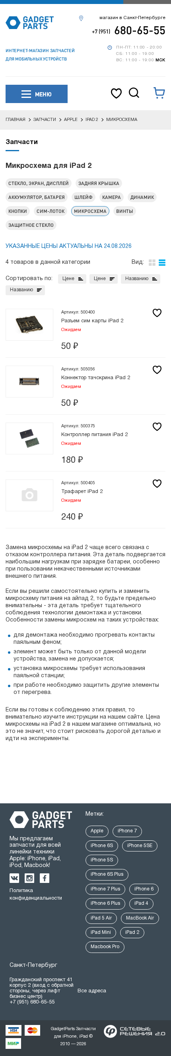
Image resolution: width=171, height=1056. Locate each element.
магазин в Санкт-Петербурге (132, 18)
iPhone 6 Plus (105, 903)
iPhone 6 (144, 889)
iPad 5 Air (101, 918)
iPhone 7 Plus (105, 889)
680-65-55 (128, 30)
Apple (97, 831)
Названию (136, 279)
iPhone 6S (102, 846)
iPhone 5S (102, 860)
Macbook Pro (105, 947)
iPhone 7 (127, 831)
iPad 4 (141, 903)
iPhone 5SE (139, 846)
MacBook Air (140, 918)
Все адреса (92, 991)
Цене (68, 279)
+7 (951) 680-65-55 (32, 1002)
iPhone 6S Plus (107, 874)
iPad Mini (101, 932)
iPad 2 (132, 932)
